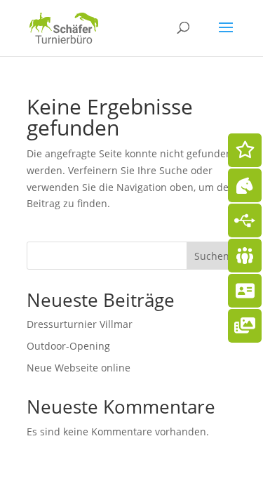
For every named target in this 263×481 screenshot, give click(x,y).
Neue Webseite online (78, 367)
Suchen (211, 256)
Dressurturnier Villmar (80, 324)
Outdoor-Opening (68, 345)
